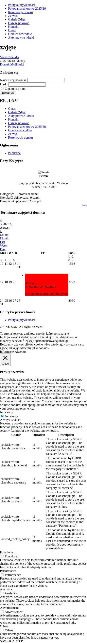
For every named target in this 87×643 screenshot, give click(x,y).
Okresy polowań (18, 23)
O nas (12, 30)
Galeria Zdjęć (16, 19)
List (2, 242)
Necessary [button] (6, 412)
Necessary (11, 416)
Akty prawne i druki (21, 37)
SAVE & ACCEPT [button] (12, 641)
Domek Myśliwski (12, 64)
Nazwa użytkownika (13, 80)
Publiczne (14, 153)
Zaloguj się (8, 92)
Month (4, 238)
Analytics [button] (6, 589)
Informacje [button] (7, 351)
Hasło (3, 84)
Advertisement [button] (9, 607)
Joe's (84, 205)
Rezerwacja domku (20, 12)
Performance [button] (8, 570)
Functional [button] (7, 552)
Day (2, 249)
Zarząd (12, 15)
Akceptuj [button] (21, 351)
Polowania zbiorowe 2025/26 (27, 8)
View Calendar (9, 57)
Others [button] (4, 626)
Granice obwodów (20, 34)
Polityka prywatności (21, 5)
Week (3, 245)
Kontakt (13, 26)
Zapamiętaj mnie (15, 88)
